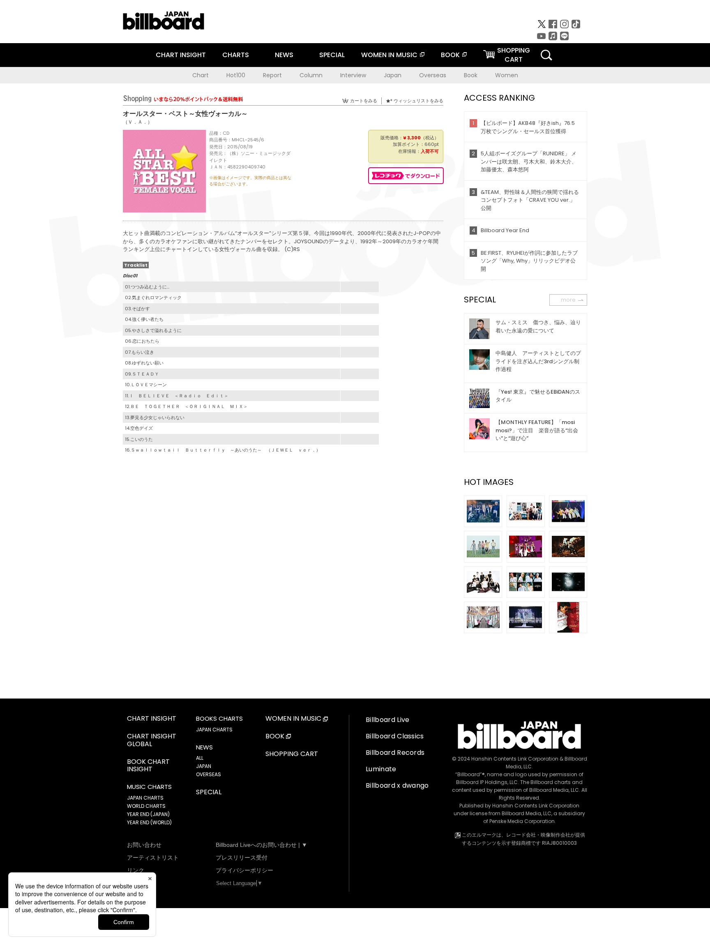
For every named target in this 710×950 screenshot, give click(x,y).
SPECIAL (332, 55)
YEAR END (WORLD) (149, 822)
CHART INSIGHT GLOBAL (151, 740)
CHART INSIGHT (181, 55)
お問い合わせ (144, 845)
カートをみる (363, 100)
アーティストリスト (153, 857)
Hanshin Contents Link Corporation (514, 758)
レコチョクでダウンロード (406, 175)
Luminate (381, 769)
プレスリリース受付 (241, 857)
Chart (200, 75)
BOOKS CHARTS (219, 718)
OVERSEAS (208, 774)
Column (311, 75)
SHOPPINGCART (513, 55)
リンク (135, 870)
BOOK (450, 55)
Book (470, 75)
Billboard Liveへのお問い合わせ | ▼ (261, 845)
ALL (199, 757)
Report (272, 75)
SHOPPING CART (291, 754)
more (568, 300)
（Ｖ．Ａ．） (137, 121)
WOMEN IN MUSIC (389, 55)
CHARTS (235, 55)
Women (506, 75)
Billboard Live (387, 719)
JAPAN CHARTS (145, 797)
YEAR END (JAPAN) (148, 814)
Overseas (432, 75)
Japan (392, 75)
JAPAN (203, 766)
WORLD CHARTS (146, 805)
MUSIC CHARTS (149, 787)
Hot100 (235, 75)
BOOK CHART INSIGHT (148, 766)
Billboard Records (395, 752)
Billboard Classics (395, 736)
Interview (353, 75)
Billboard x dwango (397, 785)
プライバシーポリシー (244, 870)
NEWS (284, 55)
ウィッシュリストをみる (418, 100)
